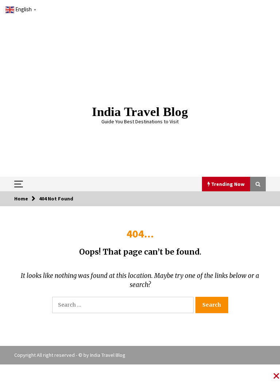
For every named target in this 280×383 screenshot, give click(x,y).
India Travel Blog (140, 112)
